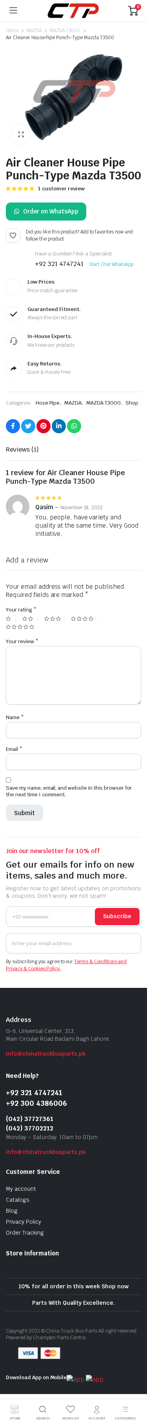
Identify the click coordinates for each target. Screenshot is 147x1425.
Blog (12, 1210)
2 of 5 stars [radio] (29, 619)
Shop (131, 403)
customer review (61, 188)
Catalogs (17, 1199)
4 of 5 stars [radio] (83, 619)
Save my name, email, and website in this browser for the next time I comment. (69, 791)
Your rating (21, 609)
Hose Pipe (48, 403)
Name (15, 717)
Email (14, 749)
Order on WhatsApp (50, 211)
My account (21, 1188)
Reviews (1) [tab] (22, 449)
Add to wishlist (13, 235)
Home (12, 30)
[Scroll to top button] (134, 1390)
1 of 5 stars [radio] (11, 619)
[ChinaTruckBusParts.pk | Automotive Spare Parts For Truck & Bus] (73, 10)
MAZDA (34, 30)
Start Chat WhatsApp (111, 264)
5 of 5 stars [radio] (21, 627)
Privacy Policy (23, 1221)
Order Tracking (25, 1232)
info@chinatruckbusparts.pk (45, 1053)
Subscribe (117, 916)
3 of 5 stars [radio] (54, 619)
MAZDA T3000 (65, 30)
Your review (22, 641)
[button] (21, 135)
